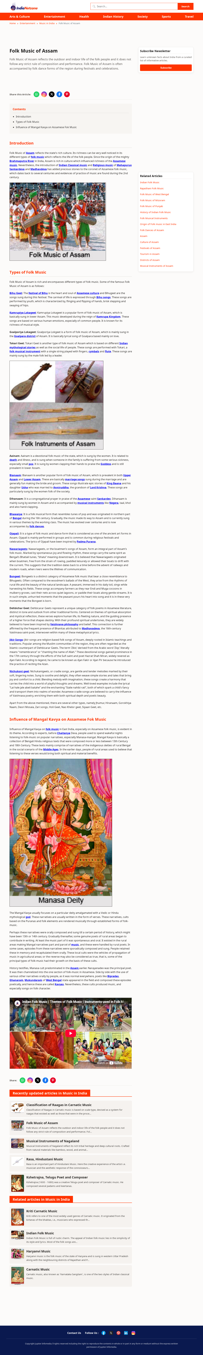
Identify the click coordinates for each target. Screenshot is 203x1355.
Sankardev (104, 498)
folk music (37, 157)
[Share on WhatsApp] (36, 94)
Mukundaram (33, 980)
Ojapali (14, 533)
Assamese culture (88, 293)
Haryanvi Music (38, 1251)
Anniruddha (61, 487)
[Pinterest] (118, 1332)
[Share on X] (52, 94)
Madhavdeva (38, 169)
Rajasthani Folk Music (152, 188)
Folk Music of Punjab (151, 206)
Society (143, 16)
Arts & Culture (20, 16)
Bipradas (113, 976)
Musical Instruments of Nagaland (52, 1141)
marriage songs (75, 479)
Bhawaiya (16, 514)
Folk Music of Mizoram (152, 200)
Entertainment (54, 16)
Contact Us (74, 1333)
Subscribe (166, 67)
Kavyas (59, 984)
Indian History (113, 16)
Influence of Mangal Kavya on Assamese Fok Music (46, 127)
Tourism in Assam (150, 253)
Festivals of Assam (150, 248)
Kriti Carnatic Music (41, 1211)
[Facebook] (103, 1332)
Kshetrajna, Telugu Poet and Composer (57, 1177)
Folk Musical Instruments (154, 218)
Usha (24, 487)
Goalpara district (25, 336)
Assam (30, 153)
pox (31, 464)
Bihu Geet (16, 293)
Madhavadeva (91, 628)
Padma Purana (86, 541)
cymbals (94, 351)
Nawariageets (18, 549)
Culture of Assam (149, 242)
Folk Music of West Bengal (154, 194)
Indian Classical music (73, 165)
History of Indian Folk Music (155, 212)
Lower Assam (32, 479)
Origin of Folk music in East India (158, 224)
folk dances (36, 526)
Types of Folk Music (27, 122)
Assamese (84, 498)
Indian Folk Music (40, 1233)
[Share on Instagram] (44, 94)
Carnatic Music (38, 1269)
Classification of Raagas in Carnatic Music (59, 1105)
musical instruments (90, 503)
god (28, 917)
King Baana (114, 483)
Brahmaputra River (22, 161)
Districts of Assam (150, 260)
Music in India (47, 23)
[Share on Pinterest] (67, 94)
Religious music (103, 165)
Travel (189, 16)
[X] (111, 1332)
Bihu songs (103, 297)
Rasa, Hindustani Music (44, 1159)
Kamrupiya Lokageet (23, 312)
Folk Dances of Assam (152, 230)
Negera (113, 503)
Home (13, 23)
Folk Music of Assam (42, 1123)
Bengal (17, 518)
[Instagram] (133, 1332)
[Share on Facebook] (59, 94)
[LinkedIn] (125, 1332)
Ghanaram (16, 980)
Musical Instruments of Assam (156, 265)
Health (84, 16)
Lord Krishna (98, 487)
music (75, 944)
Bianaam (15, 475)
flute (108, 351)
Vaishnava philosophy (64, 624)
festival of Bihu (38, 293)
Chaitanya (63, 733)
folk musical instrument (25, 351)
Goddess (106, 464)
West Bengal (54, 980)
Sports (166, 16)
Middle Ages (50, 749)
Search (185, 6)
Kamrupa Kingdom (108, 316)
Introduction (23, 116)
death (13, 460)
